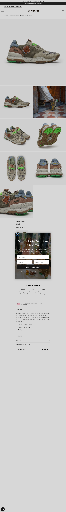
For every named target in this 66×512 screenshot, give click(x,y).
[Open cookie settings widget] (3, 509)
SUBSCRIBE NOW (33, 267)
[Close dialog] (17, 234)
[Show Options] (30, 262)
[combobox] (24, 262)
